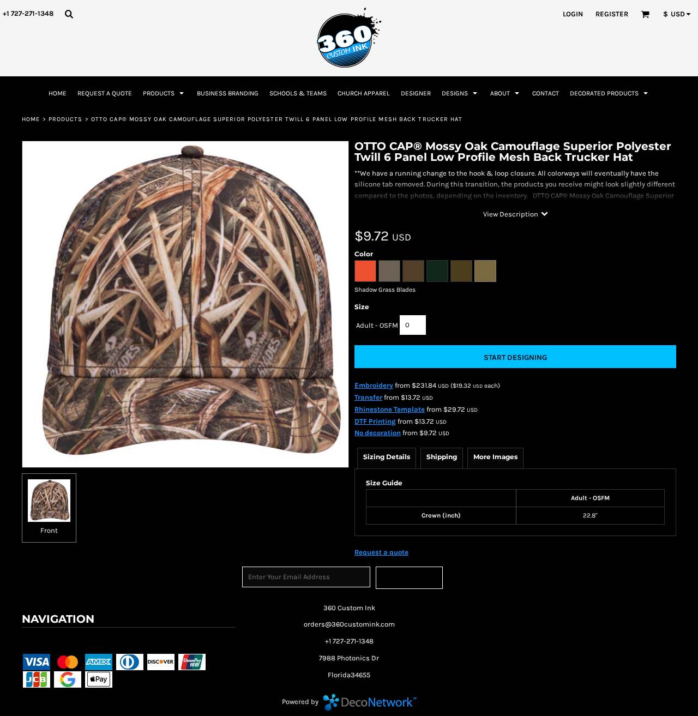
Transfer (368, 397)
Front (49, 530)
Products (66, 119)
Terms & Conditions (56, 640)
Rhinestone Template (389, 409)
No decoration (377, 433)
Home (31, 119)
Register (611, 14)
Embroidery (373, 385)
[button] (68, 13)
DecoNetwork (370, 702)
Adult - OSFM (377, 325)
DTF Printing (375, 421)
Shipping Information (189, 640)
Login (573, 14)
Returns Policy (121, 640)
